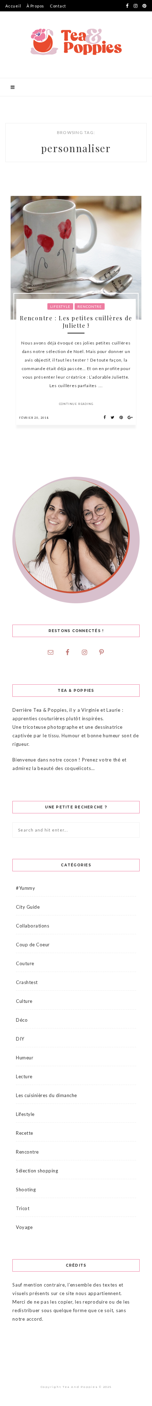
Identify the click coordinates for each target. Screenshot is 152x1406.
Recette (24, 1133)
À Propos (35, 6)
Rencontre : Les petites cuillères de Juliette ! (76, 321)
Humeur (24, 1057)
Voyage (24, 1227)
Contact (58, 6)
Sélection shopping (37, 1171)
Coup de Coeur (33, 944)
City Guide (28, 907)
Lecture (24, 1076)
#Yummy (25, 888)
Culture (24, 1001)
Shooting (26, 1189)
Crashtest (27, 982)
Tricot (22, 1208)
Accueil (13, 6)
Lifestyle (60, 306)
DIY (20, 1039)
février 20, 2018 (34, 417)
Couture (25, 963)
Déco (22, 1020)
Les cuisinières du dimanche (46, 1095)
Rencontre (89, 306)
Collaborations (32, 926)
